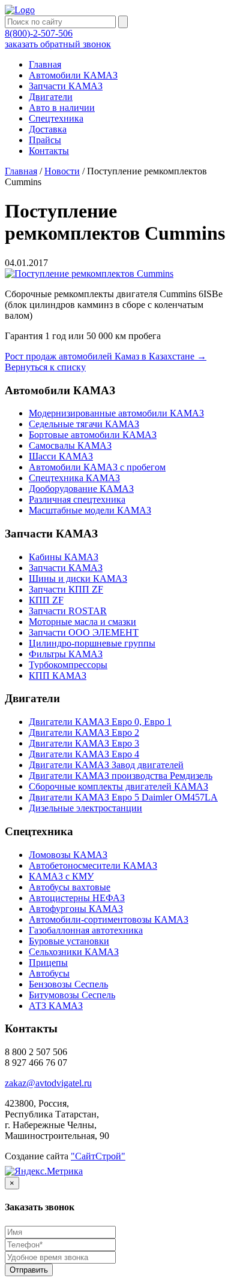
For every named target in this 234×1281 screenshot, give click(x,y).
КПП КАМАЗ (57, 675)
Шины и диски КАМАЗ (78, 578)
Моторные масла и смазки (82, 622)
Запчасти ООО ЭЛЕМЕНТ (84, 632)
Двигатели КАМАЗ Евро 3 (84, 743)
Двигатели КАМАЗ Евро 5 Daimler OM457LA (123, 797)
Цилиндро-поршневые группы (92, 643)
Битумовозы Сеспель (72, 995)
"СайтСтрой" (98, 1156)
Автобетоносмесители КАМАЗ (93, 865)
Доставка (48, 129)
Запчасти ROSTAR (68, 611)
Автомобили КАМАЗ (73, 75)
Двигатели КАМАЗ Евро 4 (84, 754)
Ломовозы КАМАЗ (68, 855)
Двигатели (51, 97)
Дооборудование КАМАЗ (81, 489)
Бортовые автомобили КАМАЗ (93, 435)
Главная (45, 64)
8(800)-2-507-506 (39, 33)
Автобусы (49, 973)
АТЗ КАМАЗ (56, 1006)
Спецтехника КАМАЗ (74, 478)
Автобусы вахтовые (69, 887)
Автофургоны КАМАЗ (76, 909)
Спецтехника (56, 118)
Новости (62, 171)
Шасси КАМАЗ (61, 456)
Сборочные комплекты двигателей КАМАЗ (118, 786)
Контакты (49, 151)
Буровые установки (69, 941)
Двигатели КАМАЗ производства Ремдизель (120, 776)
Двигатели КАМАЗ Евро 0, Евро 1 (100, 722)
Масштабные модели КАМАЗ (90, 510)
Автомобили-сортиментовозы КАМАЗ (108, 919)
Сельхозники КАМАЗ (74, 952)
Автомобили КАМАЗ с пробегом (97, 467)
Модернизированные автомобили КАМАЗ (116, 413)
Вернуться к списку (45, 367)
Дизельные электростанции (85, 808)
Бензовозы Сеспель (68, 984)
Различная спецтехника (77, 499)
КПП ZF (46, 600)
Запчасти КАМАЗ (66, 86)
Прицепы (48, 962)
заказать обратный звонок (58, 44)
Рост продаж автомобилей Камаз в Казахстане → (105, 356)
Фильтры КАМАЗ (66, 654)
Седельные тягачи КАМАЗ (84, 424)
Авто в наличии (62, 107)
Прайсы (45, 140)
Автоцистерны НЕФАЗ (77, 898)
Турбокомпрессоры (68, 665)
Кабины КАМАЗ (63, 557)
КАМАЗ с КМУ (61, 876)
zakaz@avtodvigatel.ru (48, 1083)
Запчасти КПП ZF (66, 589)
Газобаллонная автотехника (86, 930)
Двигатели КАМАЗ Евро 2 (84, 732)
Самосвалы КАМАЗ (70, 445)
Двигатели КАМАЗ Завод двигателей (106, 765)
